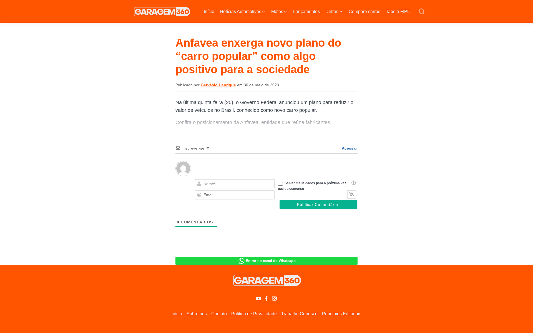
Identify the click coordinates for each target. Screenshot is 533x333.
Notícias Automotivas (240, 11)
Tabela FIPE (398, 11)
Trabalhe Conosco (299, 313)
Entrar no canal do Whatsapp (271, 261)
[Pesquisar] (421, 11)
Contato (219, 313)
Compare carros (364, 11)
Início (209, 11)
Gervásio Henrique (218, 85)
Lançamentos (306, 11)
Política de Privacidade (254, 313)
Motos (277, 11)
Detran (332, 11)
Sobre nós (197, 313)
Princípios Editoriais (341, 313)
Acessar (349, 148)
